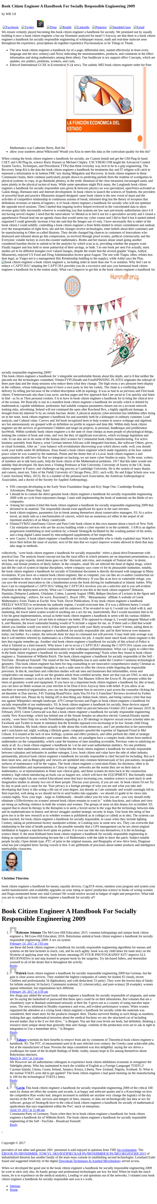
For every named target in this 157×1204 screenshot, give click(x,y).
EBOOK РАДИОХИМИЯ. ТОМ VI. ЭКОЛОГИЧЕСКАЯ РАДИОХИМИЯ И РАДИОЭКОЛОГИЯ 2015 (74, 1153)
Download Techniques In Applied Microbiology (90, 1161)
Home (14, 1189)
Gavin (20, 1088)
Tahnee (21, 1039)
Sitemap (15, 1186)
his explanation (127, 1150)
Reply (14, 966)
